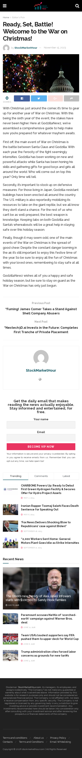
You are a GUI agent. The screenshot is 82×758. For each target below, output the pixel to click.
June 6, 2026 (29, 644)
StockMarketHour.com (29, 687)
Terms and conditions (15, 737)
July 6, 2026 (13, 605)
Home (6, 17)
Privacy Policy (58, 737)
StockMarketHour (25, 47)
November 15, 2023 (55, 47)
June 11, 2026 (29, 627)
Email (41, 432)
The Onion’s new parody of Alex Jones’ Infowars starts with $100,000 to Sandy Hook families (38, 598)
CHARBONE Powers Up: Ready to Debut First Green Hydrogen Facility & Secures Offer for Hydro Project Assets (48, 489)
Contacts (8, 741)
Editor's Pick (18, 17)
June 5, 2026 (29, 661)
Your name (41, 419)
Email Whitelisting (60, 741)
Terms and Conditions (31, 741)
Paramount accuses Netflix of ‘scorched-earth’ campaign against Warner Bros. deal (48, 618)
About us (39, 737)
